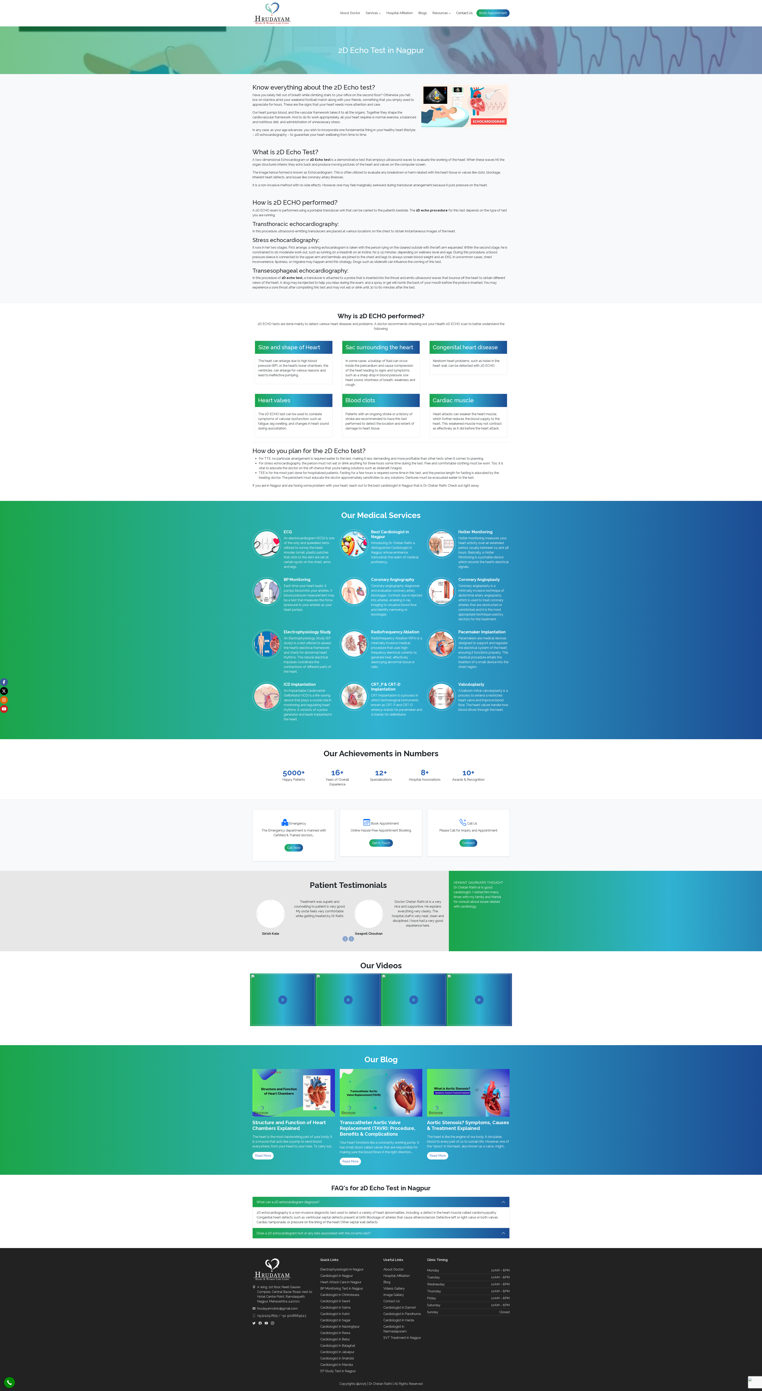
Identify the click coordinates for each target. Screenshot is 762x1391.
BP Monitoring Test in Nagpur (341, 1288)
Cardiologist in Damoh (399, 1307)
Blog (386, 1282)
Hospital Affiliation (399, 13)
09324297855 (268, 1316)
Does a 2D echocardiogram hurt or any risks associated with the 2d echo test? (314, 1233)
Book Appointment (493, 13)
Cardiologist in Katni (334, 1314)
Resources (440, 13)
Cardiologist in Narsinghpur (340, 1326)
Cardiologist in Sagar (335, 1320)
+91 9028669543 (293, 1316)
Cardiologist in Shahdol (337, 1358)
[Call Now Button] (9, 1382)
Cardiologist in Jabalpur (337, 1352)
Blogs (422, 13)
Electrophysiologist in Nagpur (342, 1269)
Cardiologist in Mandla (336, 1365)
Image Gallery (393, 1295)
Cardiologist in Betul (335, 1339)
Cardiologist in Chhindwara (339, 1295)
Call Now (293, 848)
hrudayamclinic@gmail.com (277, 1308)
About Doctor (350, 13)
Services (372, 13)
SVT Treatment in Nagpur (402, 1338)
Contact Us (464, 13)
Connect (468, 843)
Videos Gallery (394, 1288)
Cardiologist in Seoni (335, 1301)
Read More (263, 1156)
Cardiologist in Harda (398, 1320)
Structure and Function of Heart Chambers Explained (289, 1125)
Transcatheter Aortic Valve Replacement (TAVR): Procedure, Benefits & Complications (377, 1128)
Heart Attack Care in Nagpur (340, 1282)
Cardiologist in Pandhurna (402, 1314)
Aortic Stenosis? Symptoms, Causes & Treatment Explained (468, 1125)
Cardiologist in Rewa (335, 1333)
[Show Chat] (750, 1379)
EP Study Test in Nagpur (338, 1371)
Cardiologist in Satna (335, 1307)
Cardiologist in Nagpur (336, 1276)
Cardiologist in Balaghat (337, 1346)
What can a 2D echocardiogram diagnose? (288, 1202)
